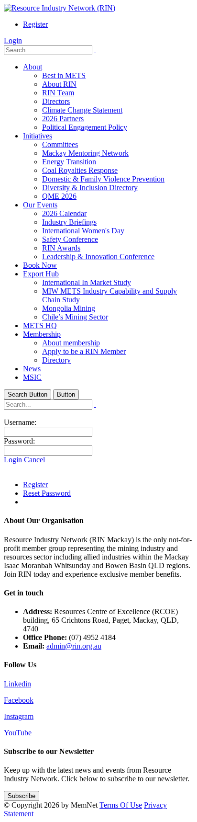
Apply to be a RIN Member (84, 351)
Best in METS (64, 75)
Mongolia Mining (68, 308)
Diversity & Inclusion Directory (90, 187)
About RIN (59, 84)
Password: (19, 441)
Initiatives (37, 136)
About (32, 67)
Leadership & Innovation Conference (98, 256)
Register (35, 24)
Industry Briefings (69, 222)
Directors (56, 101)
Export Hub (41, 274)
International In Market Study (86, 282)
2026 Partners (63, 118)
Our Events (40, 205)
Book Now (40, 265)
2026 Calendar (64, 213)
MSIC (32, 377)
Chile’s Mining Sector (75, 317)
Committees (60, 144)
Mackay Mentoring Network (85, 153)
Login (13, 40)
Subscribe (21, 795)
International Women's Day (83, 231)
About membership (71, 343)
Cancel (34, 460)
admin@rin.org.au (73, 646)
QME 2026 (59, 196)
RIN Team (58, 93)
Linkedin (17, 684)
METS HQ (40, 325)
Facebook (18, 700)
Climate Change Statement (82, 110)
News (32, 369)
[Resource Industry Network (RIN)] (59, 8)
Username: (20, 422)
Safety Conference (70, 239)
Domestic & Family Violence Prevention (103, 179)
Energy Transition (69, 162)
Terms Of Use (120, 805)
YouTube (18, 733)
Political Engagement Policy (84, 127)
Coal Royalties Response (80, 170)
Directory (56, 360)
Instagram (18, 716)
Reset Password (47, 493)
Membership (42, 334)
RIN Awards (61, 248)
